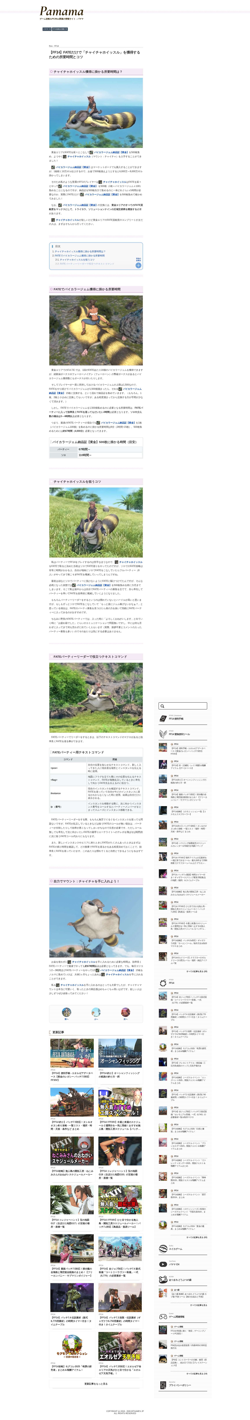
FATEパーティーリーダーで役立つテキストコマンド (87, 264)
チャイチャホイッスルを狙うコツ (77, 259)
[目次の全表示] (138, 265)
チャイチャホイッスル (79, 156)
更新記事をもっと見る (96, 1384)
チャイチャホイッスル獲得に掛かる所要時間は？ (80, 251)
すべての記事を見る (198, 1305)
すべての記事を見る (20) (196, 971)
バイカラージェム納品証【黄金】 (111, 152)
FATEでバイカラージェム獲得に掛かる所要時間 (80, 255)
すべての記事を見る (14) (196, 1374)
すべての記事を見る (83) (196, 1237)
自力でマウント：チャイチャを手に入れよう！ (79, 269)
